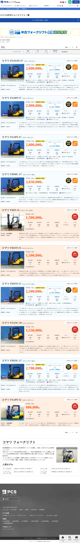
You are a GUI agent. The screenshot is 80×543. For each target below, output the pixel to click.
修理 (27, 509)
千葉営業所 (25, 521)
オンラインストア (72, 5)
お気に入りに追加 (72, 60)
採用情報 (59, 5)
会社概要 (6, 499)
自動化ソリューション (9, 515)
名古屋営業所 (45, 521)
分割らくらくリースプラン (37, 515)
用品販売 (42, 509)
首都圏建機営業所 (8, 523)
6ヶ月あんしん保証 (52, 515)
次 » (77, 47)
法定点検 (34, 509)
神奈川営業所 (35, 521)
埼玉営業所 (16, 521)
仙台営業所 (7, 521)
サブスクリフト (23, 515)
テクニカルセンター (9, 529)
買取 (21, 509)
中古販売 (14, 509)
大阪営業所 (55, 521)
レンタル (6, 509)
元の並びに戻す (17, 51)
